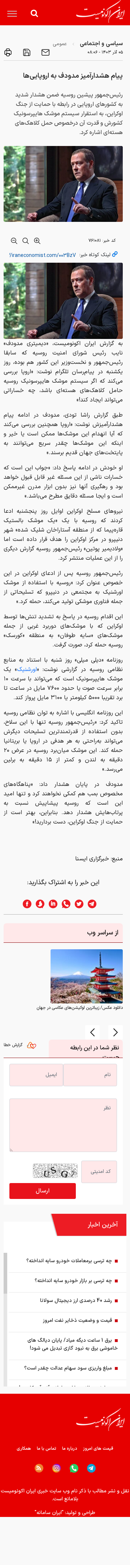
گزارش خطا (14, 1045)
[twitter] (76, 903)
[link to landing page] (100, 11)
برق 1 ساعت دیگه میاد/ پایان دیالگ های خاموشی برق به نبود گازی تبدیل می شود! (72, 1344)
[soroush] (37, 903)
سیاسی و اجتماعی (101, 43)
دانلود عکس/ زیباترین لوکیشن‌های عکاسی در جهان (79, 1008)
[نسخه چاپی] (8, 52)
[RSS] (39, 1468)
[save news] (26, 52)
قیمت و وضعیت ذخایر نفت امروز (77, 1320)
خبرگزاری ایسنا (92, 859)
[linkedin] (50, 903)
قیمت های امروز (98, 1448)
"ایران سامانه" (49, 1513)
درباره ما (69, 1448)
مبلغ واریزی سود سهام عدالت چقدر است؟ (68, 1368)
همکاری (24, 1448)
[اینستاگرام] (56, 1468)
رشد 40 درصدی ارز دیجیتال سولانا (76, 1300)
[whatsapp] (63, 903)
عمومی (60, 44)
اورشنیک (27, 669)
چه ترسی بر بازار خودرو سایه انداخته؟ (73, 1281)
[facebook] (24, 903)
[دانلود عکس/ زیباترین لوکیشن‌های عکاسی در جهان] (87, 976)
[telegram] (95, 903)
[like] (33, 1047)
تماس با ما (46, 1448)
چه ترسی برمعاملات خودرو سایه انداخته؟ (69, 1261)
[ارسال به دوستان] (45, 52)
